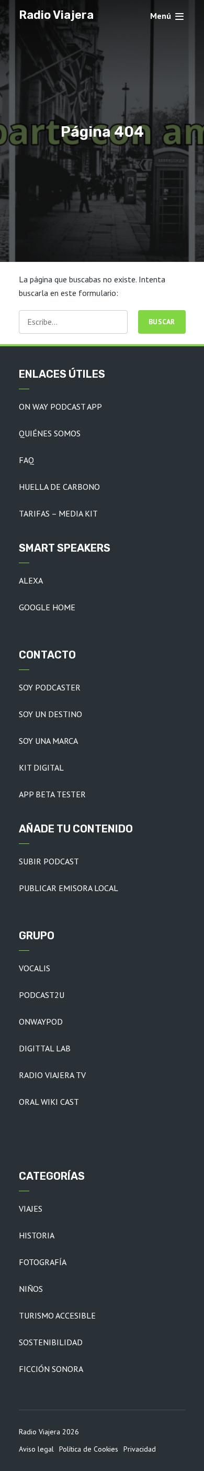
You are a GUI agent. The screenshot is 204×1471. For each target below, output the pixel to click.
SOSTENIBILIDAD (51, 1342)
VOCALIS (34, 968)
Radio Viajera (56, 15)
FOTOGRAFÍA (42, 1262)
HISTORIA (36, 1235)
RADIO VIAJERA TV (52, 1075)
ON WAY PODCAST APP (60, 406)
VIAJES (30, 1208)
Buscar (162, 321)
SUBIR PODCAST (49, 861)
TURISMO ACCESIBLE (57, 1315)
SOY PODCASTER (50, 687)
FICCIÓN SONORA (51, 1369)
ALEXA (31, 580)
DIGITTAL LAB (45, 1048)
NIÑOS (31, 1288)
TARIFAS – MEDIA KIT (58, 513)
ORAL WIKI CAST (49, 1101)
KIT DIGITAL (41, 767)
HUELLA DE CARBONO (59, 486)
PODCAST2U (41, 995)
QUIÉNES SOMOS (50, 433)
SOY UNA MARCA (48, 740)
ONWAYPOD (41, 1021)
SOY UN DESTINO (50, 714)
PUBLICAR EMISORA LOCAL (68, 888)
